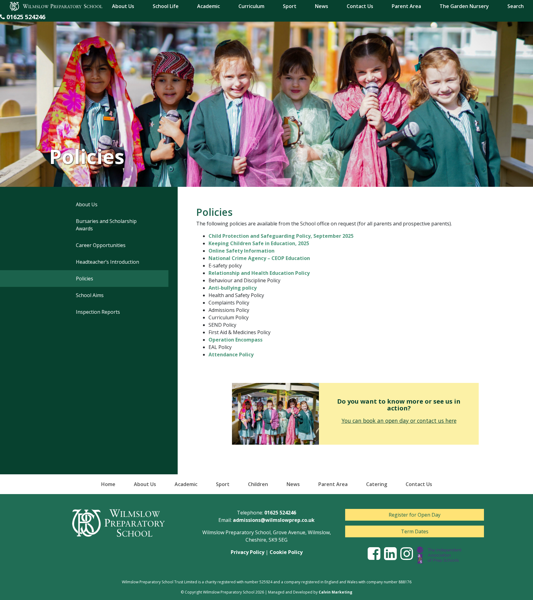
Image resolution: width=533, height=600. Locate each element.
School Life (166, 6)
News (321, 6)
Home (108, 484)
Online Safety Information (242, 250)
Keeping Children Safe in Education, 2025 (259, 243)
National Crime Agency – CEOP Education (259, 258)
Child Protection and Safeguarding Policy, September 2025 (281, 236)
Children (258, 484)
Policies (84, 278)
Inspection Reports (98, 311)
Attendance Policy (231, 354)
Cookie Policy (286, 552)
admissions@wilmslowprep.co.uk (274, 520)
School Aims (90, 295)
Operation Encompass (235, 339)
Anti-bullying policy (233, 287)
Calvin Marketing (335, 592)
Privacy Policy (247, 552)
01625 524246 (280, 512)
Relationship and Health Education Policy (259, 273)
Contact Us (360, 6)
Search (515, 6)
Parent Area (406, 6)
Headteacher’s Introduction (107, 261)
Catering (376, 484)
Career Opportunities (101, 245)
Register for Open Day (414, 514)
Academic (208, 6)
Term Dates (414, 531)
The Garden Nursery (464, 6)
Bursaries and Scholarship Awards (106, 225)
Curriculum (251, 6)
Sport (289, 6)
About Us (123, 6)
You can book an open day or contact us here (399, 420)
